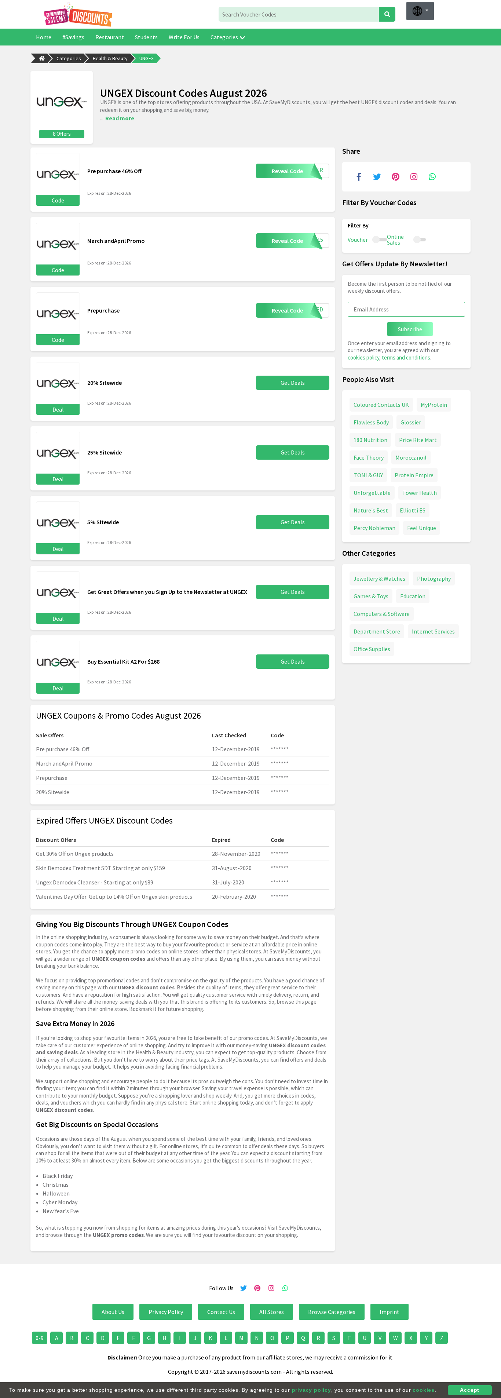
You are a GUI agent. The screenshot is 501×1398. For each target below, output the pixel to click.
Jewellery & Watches (379, 578)
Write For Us (184, 37)
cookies (424, 1390)
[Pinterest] (395, 176)
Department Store (377, 631)
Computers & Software (382, 613)
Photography (434, 578)
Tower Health (419, 492)
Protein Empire (414, 475)
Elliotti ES (412, 510)
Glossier (411, 422)
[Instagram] (413, 176)
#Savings (73, 37)
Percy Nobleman (374, 528)
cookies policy (363, 357)
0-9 (40, 1338)
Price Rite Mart (418, 440)
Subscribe (410, 329)
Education (412, 596)
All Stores (271, 1311)
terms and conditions (406, 357)
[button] (420, 11)
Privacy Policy (166, 1311)
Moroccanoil (411, 457)
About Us (113, 1311)
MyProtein (434, 404)
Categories (224, 37)
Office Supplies (372, 649)
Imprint (389, 1311)
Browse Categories (331, 1311)
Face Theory (369, 457)
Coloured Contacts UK (381, 404)
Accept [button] (469, 1390)
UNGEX (146, 58)
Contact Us (221, 1311)
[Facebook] (358, 176)
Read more (119, 118)
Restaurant (109, 37)
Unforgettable (372, 492)
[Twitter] (377, 176)
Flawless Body (371, 422)
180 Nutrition (370, 440)
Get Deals (293, 382)
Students (146, 37)
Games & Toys (371, 596)
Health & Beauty (110, 58)
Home (43, 37)
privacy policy (311, 1390)
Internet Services (433, 631)
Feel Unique (421, 528)
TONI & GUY (368, 475)
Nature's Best (371, 510)
